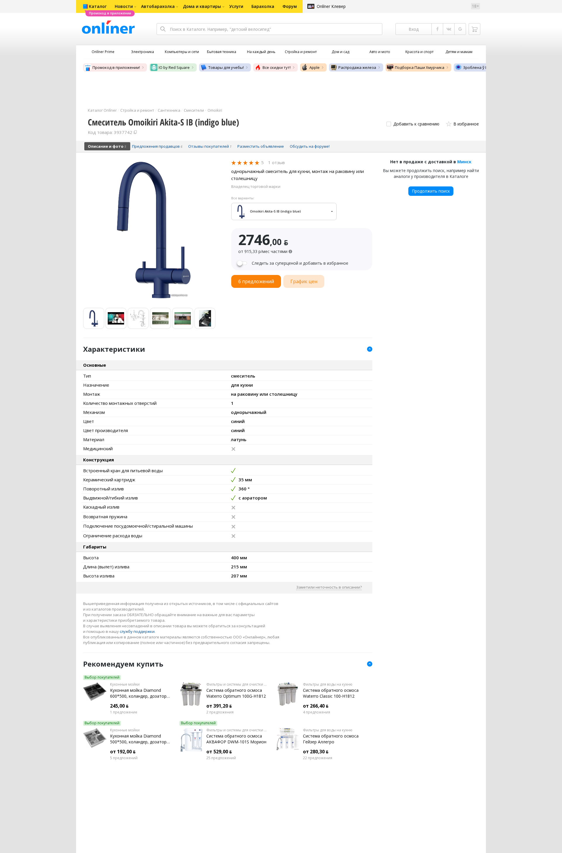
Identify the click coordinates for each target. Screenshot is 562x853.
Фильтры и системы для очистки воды (236, 684)
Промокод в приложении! (116, 67)
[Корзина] (474, 29)
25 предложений (221, 758)
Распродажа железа (357, 67)
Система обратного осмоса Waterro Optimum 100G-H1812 (236, 693)
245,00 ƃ (119, 706)
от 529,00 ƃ (219, 751)
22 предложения (317, 758)
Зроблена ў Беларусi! (482, 67)
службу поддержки (137, 631)
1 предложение (123, 712)
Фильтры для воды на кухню (327, 684)
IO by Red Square (174, 67)
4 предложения (316, 712)
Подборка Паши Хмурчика (419, 67)
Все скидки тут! (277, 67)
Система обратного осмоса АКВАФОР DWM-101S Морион (236, 739)
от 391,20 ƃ (219, 706)
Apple (314, 67)
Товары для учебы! (226, 67)
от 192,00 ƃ (123, 751)
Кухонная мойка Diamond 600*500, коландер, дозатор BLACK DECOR (138, 693)
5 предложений (124, 758)
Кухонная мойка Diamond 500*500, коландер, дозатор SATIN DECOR (138, 739)
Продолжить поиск (431, 191)
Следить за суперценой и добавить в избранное (300, 263)
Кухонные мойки (125, 684)
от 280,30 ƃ (315, 751)
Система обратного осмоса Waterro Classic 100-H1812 (331, 693)
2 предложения (220, 712)
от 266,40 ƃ (315, 706)
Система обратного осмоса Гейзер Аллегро (331, 739)
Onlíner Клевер (331, 6)
